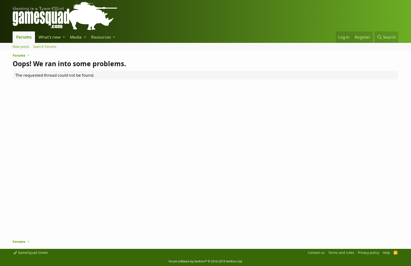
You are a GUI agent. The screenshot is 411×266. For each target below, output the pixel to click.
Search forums (44, 46)
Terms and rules (341, 252)
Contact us (316, 252)
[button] (63, 37)
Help (386, 252)
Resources (101, 37)
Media (76, 37)
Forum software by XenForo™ (205, 261)
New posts (21, 46)
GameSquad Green (32, 252)
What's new (49, 37)
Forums (23, 37)
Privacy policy (368, 252)
